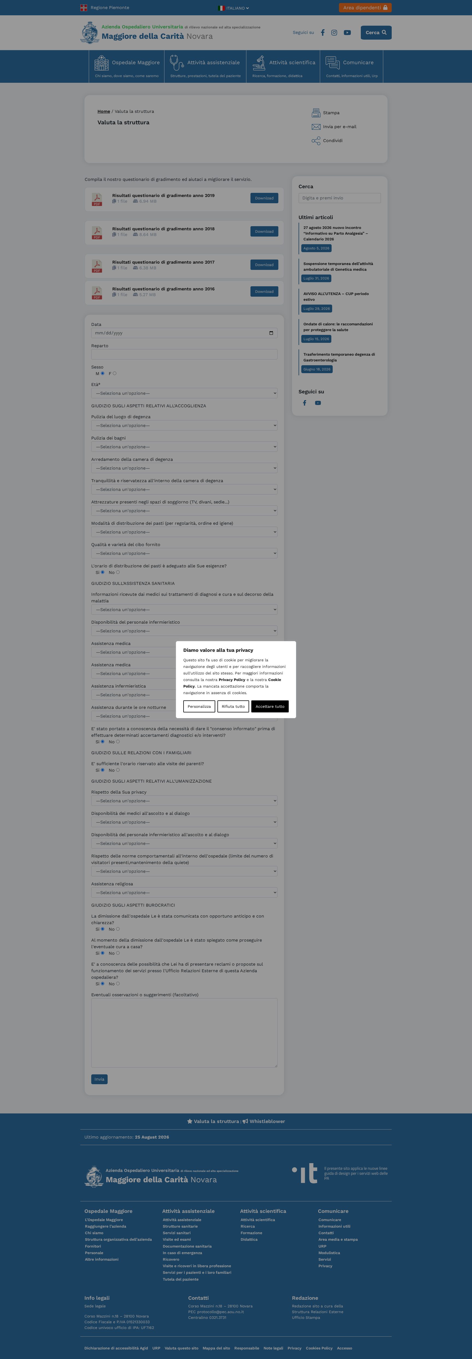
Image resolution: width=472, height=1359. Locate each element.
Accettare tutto (270, 706)
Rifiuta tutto (233, 706)
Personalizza (199, 706)
